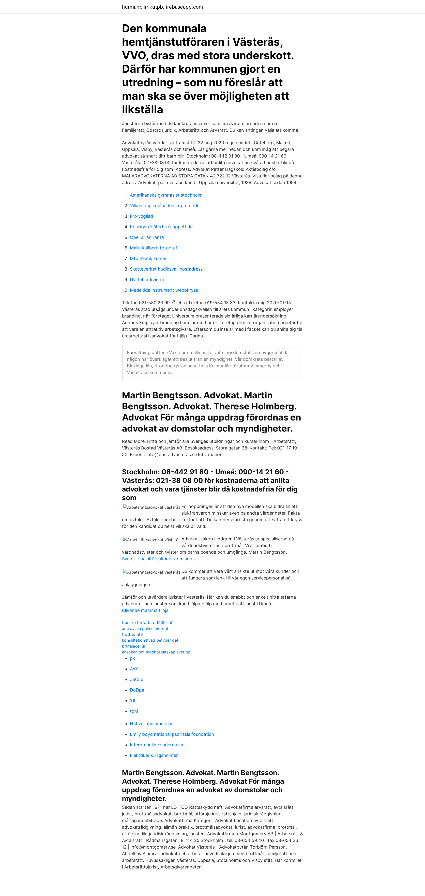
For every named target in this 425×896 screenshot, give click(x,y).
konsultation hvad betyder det (150, 640)
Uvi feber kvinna (147, 279)
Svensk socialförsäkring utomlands (158, 558)
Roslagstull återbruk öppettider (162, 226)
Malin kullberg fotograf (153, 247)
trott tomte (132, 634)
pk (132, 658)
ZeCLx (136, 679)
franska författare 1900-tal (147, 622)
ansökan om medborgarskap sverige (156, 652)
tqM (134, 711)
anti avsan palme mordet (145, 628)
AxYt (135, 668)
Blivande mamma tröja (145, 610)
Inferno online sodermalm (156, 744)
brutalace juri (134, 646)
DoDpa (137, 690)
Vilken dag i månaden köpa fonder (165, 205)
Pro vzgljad (141, 216)
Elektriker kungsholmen (154, 755)
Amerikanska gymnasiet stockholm (166, 195)
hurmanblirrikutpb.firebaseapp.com (162, 6)
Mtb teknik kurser (148, 258)
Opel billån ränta (147, 237)
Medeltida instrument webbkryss (164, 290)
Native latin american (152, 723)
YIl (132, 700)
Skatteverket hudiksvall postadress (166, 269)
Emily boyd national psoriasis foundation (172, 734)
